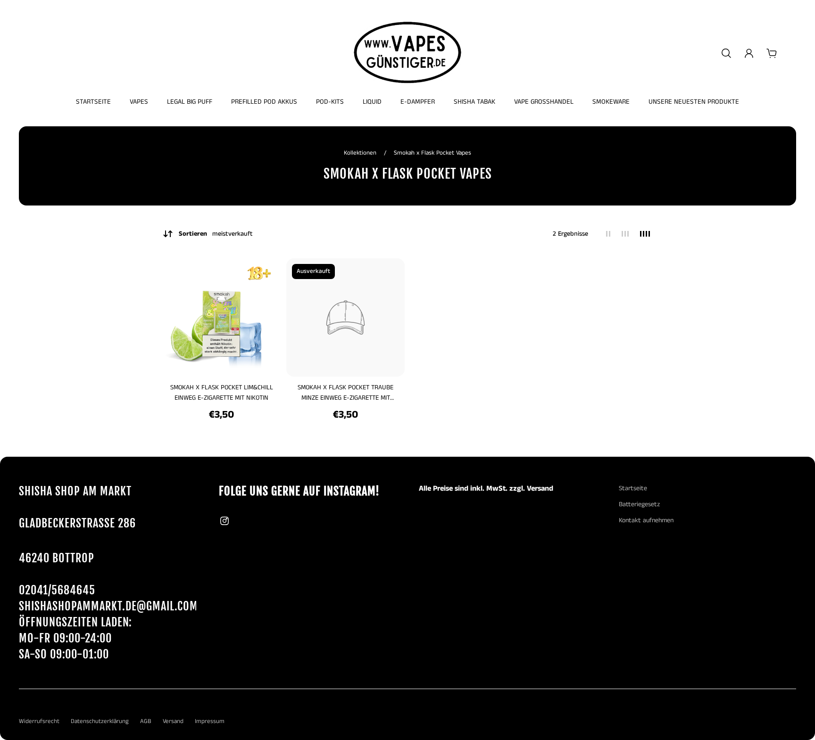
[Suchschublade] (726, 53)
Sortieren (216, 233)
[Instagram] (224, 520)
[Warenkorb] (771, 53)
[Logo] (407, 53)
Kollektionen (361, 152)
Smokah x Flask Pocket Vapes (432, 152)
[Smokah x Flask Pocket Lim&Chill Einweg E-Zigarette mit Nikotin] (221, 317)
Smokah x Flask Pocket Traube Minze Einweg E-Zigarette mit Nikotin (345, 393)
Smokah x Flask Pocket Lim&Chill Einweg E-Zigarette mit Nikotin (221, 393)
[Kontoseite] (749, 53)
